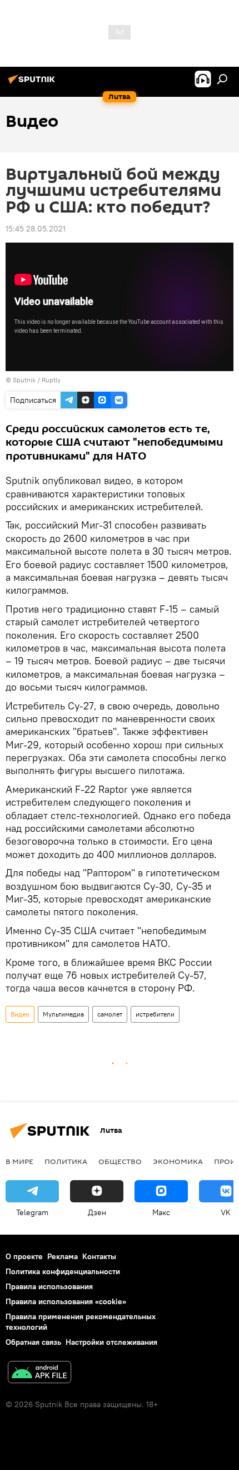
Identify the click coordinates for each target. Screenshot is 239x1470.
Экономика (178, 1161)
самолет (109, 1014)
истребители (155, 1014)
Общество (120, 1161)
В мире (19, 1161)
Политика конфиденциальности (63, 1271)
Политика (65, 1161)
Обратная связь (33, 1342)
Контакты (99, 1256)
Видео (20, 1014)
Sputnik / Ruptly (37, 380)
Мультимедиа (63, 1014)
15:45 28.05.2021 (36, 229)
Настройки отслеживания (111, 1342)
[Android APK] (39, 1373)
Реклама (62, 1256)
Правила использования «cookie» (66, 1301)
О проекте (24, 1256)
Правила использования (49, 1286)
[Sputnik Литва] (33, 83)
